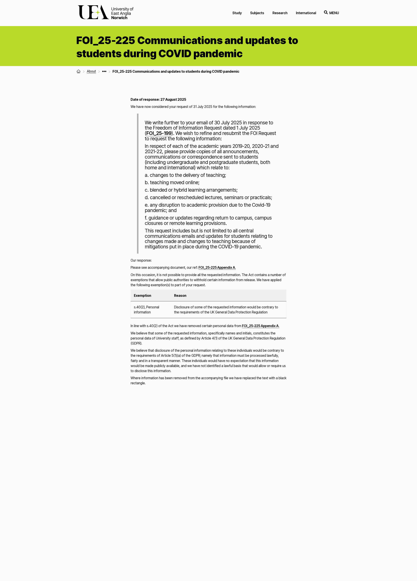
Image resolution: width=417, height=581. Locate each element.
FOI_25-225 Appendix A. (217, 267)
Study (237, 13)
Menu (334, 13)
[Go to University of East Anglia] (105, 13)
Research (280, 13)
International (306, 13)
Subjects (257, 13)
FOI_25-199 (159, 133)
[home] (78, 71)
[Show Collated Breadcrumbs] (104, 71)
